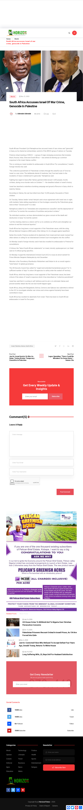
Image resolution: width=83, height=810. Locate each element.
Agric (8, 767)
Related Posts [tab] (11, 614)
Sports (33, 759)
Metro (20, 771)
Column (9, 759)
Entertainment (36, 763)
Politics (34, 750)
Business (21, 763)
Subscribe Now (60, 767)
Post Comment (65, 492)
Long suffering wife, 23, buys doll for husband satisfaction (47, 654)
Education (9, 771)
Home (8, 39)
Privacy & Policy (31, 806)
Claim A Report (44, 806)
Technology (22, 750)
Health (33, 755)
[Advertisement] (41, 14)
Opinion (9, 755)
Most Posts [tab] (24, 614)
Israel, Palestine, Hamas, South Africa (22, 346)
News (20, 767)
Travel (20, 759)
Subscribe (56, 396)
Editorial (9, 763)
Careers (55, 806)
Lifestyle (21, 755)
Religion (34, 767)
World (16, 39)
